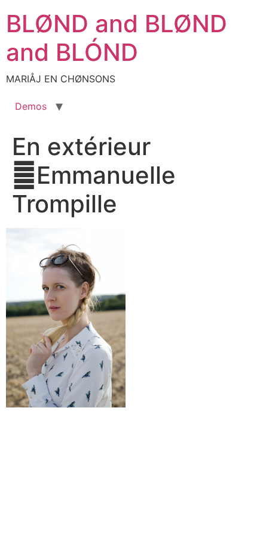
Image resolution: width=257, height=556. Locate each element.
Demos (31, 106)
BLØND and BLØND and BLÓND (116, 38)
